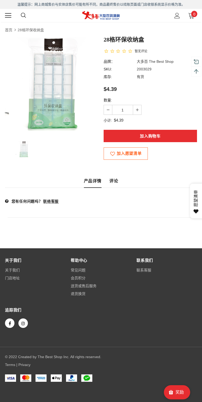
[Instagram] (23, 323)
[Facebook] (9, 323)
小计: (108, 120)
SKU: (108, 69)
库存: (108, 77)
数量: (108, 100)
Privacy (24, 365)
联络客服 (51, 201)
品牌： (109, 61)
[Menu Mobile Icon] (8, 15)
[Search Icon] (23, 15)
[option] (51, 84)
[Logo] (101, 15)
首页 (8, 30)
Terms (10, 365)
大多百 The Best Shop (155, 61)
